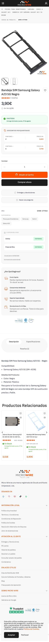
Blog (3, 581)
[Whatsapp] (26, 496)
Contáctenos (6, 562)
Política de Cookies (8, 523)
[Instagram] (9, 496)
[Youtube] (15, 496)
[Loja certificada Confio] (24, 320)
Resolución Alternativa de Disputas (13, 527)
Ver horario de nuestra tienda (12, 259)
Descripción (14, 342)
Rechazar (25, 635)
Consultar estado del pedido (11, 558)
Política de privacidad (9, 511)
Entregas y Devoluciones (10, 542)
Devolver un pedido (8, 554)
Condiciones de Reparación (11, 519)
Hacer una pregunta (26, 200)
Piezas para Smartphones (16, 9)
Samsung (31, 9)
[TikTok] (20, 496)
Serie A (40, 9)
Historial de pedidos (8, 550)
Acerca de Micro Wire (8, 596)
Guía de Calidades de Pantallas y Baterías (16, 577)
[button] (2, 432)
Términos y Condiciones (10, 515)
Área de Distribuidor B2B (10, 573)
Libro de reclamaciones (9, 531)
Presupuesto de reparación (11, 585)
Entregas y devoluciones (26, 193)
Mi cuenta (4, 546)
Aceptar (11, 635)
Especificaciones (33, 342)
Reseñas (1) (24, 349)
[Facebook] (3, 496)
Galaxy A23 (6, 12)
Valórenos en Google (8, 600)
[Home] (2, 9)
